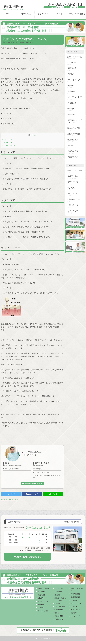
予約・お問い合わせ (77, 15)
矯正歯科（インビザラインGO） (75, 121)
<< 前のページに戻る (9, 500)
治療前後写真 (72, 151)
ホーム (8, 15)
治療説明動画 (72, 157)
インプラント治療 (74, 97)
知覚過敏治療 (72, 140)
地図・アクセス (73, 193)
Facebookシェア (32, 494)
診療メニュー (43, 15)
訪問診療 (71, 114)
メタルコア (7, 143)
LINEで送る (53, 494)
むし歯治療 (71, 62)
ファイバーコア (8, 145)
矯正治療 (71, 109)
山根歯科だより (73, 199)
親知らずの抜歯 (73, 134)
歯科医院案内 (72, 176)
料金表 (70, 145)
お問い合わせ (72, 205)
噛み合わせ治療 (73, 128)
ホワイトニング (73, 80)
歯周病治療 (71, 68)
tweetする (11, 494)
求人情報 (71, 188)
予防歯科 (71, 74)
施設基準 (74, 613)
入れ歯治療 (71, 103)
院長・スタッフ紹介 (75, 170)
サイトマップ (72, 211)
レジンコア (7, 140)
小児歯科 (71, 91)
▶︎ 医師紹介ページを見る (32, 484)
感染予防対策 (72, 182)
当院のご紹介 (26, 15)
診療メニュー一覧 (74, 57)
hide (34, 135)
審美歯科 (71, 86)
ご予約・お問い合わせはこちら (28, 557)
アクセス (60, 15)
